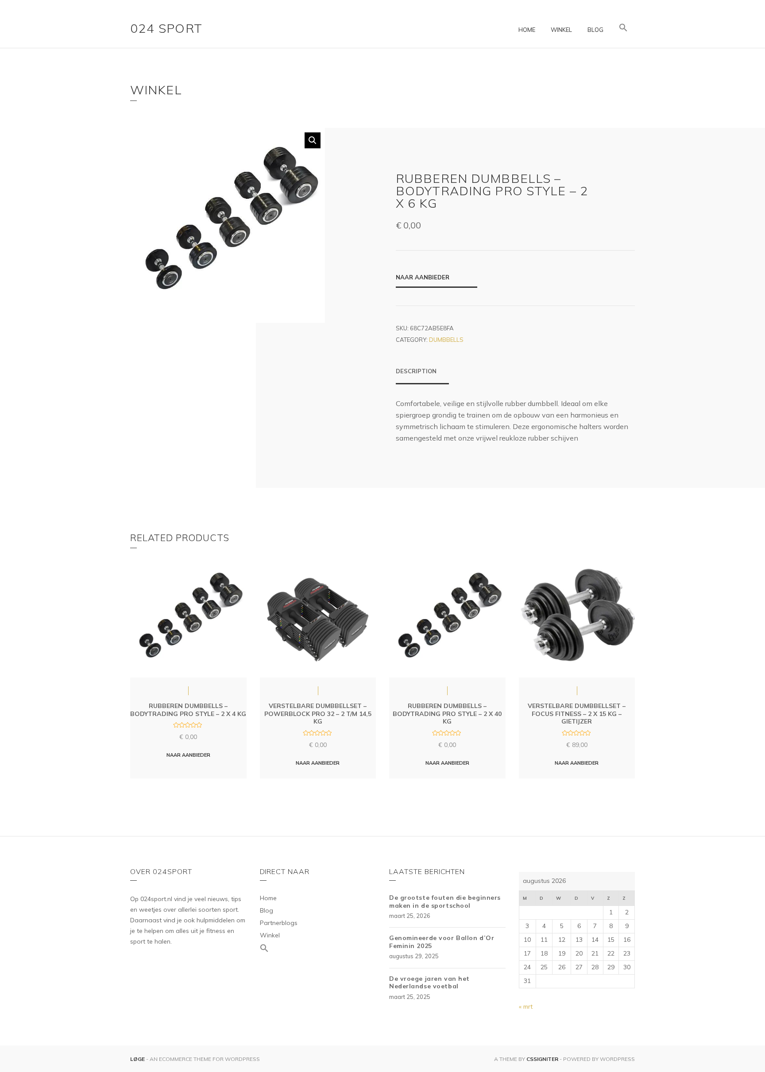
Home (526, 29)
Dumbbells (446, 339)
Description (416, 371)
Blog (595, 29)
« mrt (526, 1006)
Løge (138, 1059)
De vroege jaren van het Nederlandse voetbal (429, 983)
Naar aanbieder (422, 277)
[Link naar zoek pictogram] (623, 28)
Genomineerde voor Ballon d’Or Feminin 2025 (441, 942)
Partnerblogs (279, 923)
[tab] (422, 375)
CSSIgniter (542, 1059)
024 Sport (166, 28)
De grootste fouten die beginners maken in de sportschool (445, 901)
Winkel (561, 29)
